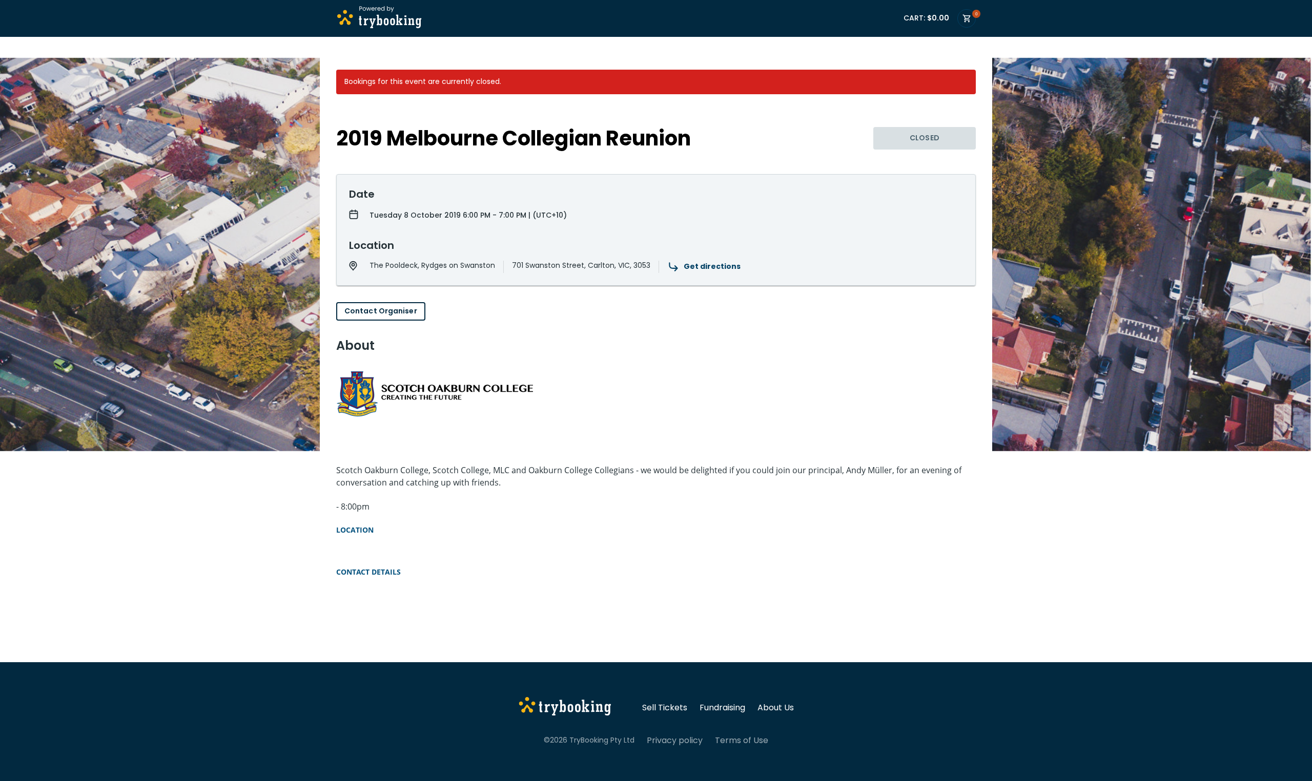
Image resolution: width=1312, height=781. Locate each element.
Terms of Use (741, 740)
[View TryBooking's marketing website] (565, 708)
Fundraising (722, 707)
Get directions (712, 266)
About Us (775, 707)
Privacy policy (675, 740)
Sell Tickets (664, 707)
